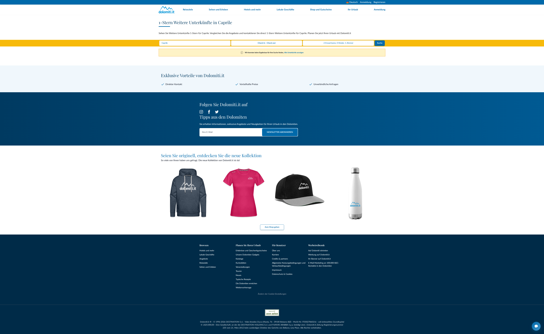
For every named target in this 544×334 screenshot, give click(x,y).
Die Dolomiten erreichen (246, 284)
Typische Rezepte (243, 279)
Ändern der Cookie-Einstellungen (272, 294)
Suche (379, 43)
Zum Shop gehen (272, 227)
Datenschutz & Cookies (282, 274)
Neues (238, 275)
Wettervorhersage (243, 288)
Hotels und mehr (252, 10)
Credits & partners (280, 259)
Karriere (275, 255)
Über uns (276, 251)
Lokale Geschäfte (285, 10)
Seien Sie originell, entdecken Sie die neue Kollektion (211, 155)
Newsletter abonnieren (280, 132)
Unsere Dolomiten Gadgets (247, 255)
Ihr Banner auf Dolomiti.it (319, 259)
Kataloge (239, 259)
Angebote (203, 259)
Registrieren (379, 2)
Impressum (277, 270)
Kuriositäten (241, 263)
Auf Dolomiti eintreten (318, 251)
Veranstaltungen (243, 267)
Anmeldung (365, 2)
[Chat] (536, 326)
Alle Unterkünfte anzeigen (294, 52)
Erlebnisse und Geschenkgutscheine (251, 251)
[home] (167, 9)
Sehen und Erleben (218, 10)
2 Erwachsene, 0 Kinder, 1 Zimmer (338, 43)
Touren (239, 271)
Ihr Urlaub (353, 10)
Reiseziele (188, 10)
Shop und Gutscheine (321, 10)
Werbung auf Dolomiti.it (319, 255)
